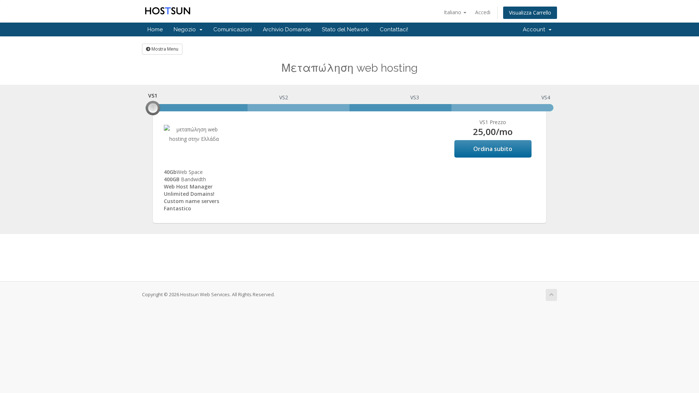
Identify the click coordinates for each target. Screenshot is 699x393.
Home (155, 29)
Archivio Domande (287, 29)
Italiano (453, 12)
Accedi (482, 12)
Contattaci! (394, 29)
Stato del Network (345, 29)
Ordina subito (492, 149)
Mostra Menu (164, 49)
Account (535, 29)
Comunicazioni (232, 29)
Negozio (186, 29)
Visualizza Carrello (530, 12)
